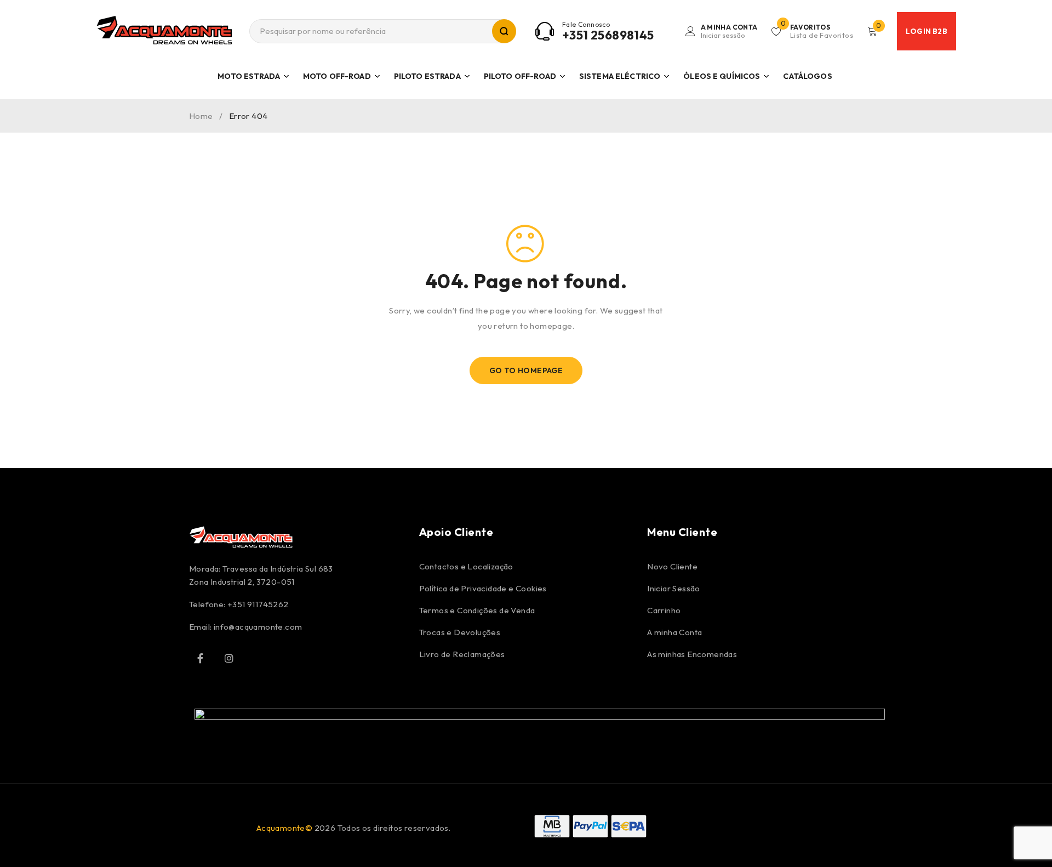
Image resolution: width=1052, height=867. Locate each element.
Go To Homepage (526, 370)
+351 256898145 (608, 35)
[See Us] (229, 658)
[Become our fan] (200, 658)
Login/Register (729, 31)
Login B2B (926, 31)
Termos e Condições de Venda (477, 610)
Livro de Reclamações (462, 654)
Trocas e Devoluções (460, 632)
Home (201, 116)
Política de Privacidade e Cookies (483, 588)
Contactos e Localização (466, 566)
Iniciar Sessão (673, 588)
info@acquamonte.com (258, 626)
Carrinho (664, 610)
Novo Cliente (672, 566)
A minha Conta (674, 632)
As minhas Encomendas (692, 654)
